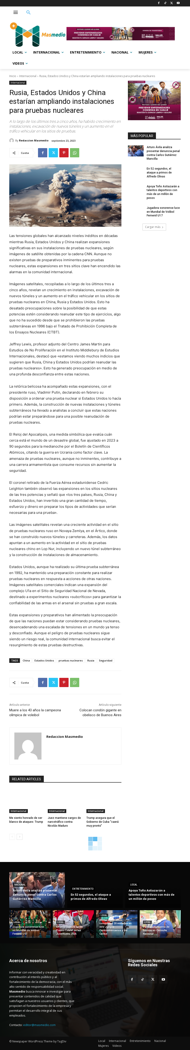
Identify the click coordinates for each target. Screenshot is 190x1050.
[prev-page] (12, 837)
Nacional (19, 884)
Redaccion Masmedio (33, 140)
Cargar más (152, 227)
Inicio (12, 76)
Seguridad (105, 660)
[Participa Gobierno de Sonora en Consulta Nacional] (160, 924)
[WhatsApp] (74, 152)
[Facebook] (159, 3)
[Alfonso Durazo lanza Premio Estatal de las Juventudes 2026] (73, 924)
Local (133, 884)
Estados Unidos (44, 660)
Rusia (90, 660)
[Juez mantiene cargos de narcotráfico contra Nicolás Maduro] (65, 801)
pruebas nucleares (71, 660)
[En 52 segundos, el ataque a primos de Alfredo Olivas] (136, 172)
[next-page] (19, 837)
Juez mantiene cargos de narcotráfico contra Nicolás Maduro (64, 821)
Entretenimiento (82, 889)
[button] (28, 12)
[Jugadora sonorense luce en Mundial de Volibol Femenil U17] (136, 211)
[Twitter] (171, 3)
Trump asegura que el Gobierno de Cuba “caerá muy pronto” (102, 821)
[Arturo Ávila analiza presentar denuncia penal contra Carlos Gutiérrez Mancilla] (136, 150)
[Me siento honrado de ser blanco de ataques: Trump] (26, 801)
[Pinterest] (64, 152)
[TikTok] (165, 3)
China (26, 660)
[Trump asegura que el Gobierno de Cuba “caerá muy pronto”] (103, 801)
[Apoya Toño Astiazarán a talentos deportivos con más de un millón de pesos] (136, 190)
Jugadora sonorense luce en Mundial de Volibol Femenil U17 (163, 211)
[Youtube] (178, 3)
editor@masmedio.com (39, 1025)
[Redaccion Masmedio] (12, 140)
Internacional (27, 76)
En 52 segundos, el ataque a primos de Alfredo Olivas (159, 172)
